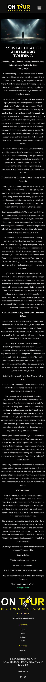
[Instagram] (25, 676)
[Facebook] (20, 676)
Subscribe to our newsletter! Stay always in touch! (23, 662)
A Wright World (23, 587)
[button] (39, 8)
